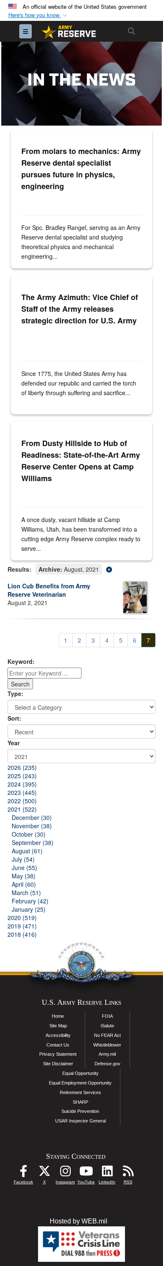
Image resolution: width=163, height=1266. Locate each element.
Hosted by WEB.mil (78, 1221)
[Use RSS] (127, 1173)
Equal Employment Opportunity (80, 1082)
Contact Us (57, 1044)
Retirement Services (80, 1092)
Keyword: (21, 661)
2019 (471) (22, 926)
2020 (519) (22, 917)
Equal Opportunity (80, 1073)
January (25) (29, 909)
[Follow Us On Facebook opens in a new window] (23, 1173)
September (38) (32, 842)
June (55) (24, 867)
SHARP (80, 1102)
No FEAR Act (107, 1035)
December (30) (32, 817)
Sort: (14, 718)
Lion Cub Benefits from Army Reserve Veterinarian (49, 590)
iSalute (107, 1025)
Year (14, 743)
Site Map (58, 1025)
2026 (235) (22, 767)
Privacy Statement (57, 1054)
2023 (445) (22, 792)
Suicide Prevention (80, 1111)
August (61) (27, 851)
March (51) (26, 892)
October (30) (29, 834)
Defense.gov (107, 1063)
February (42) (30, 901)
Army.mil (107, 1054)
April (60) (24, 884)
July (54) (23, 859)
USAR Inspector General (80, 1120)
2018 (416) (22, 934)
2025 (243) (22, 776)
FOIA (107, 1016)
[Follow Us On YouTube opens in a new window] (86, 1173)
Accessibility (58, 1035)
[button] (38, 15)
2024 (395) (22, 784)
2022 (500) (22, 801)
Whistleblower (107, 1044)
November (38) (32, 826)
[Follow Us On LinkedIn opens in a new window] (107, 1173)
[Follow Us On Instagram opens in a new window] (65, 1173)
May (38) (24, 876)
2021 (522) (22, 809)
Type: (15, 693)
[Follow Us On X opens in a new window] (44, 1173)
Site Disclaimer (58, 1063)
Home (58, 1016)
